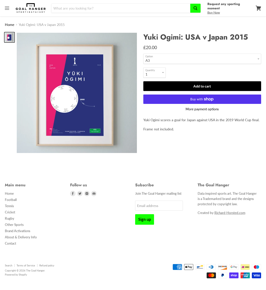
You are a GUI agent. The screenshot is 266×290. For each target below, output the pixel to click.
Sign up (144, 219)
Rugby (9, 218)
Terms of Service (26, 265)
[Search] (195, 8)
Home (9, 25)
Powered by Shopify (16, 274)
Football (11, 200)
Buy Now (213, 12)
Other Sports (14, 225)
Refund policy (46, 265)
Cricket (10, 212)
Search (8, 265)
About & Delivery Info (21, 237)
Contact (10, 243)
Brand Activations (17, 231)
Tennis (9, 206)
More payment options (202, 109)
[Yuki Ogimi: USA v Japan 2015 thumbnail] (9, 37)
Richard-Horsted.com (229, 213)
